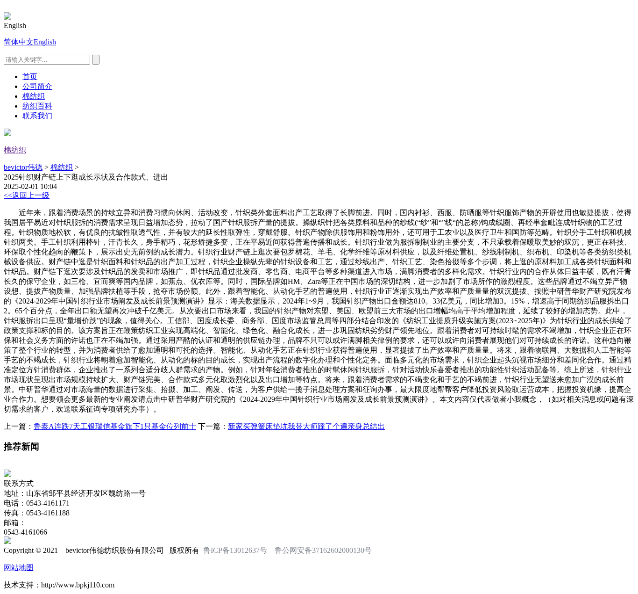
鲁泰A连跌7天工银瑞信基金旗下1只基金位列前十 (115, 426)
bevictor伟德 (23, 167)
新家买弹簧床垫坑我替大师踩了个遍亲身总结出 (306, 426)
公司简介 (37, 86)
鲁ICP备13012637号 (235, 550)
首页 (29, 76)
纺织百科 (37, 106)
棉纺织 (33, 96)
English (45, 42)
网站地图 (19, 568)
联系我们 (37, 116)
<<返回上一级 (27, 195)
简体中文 (19, 42)
